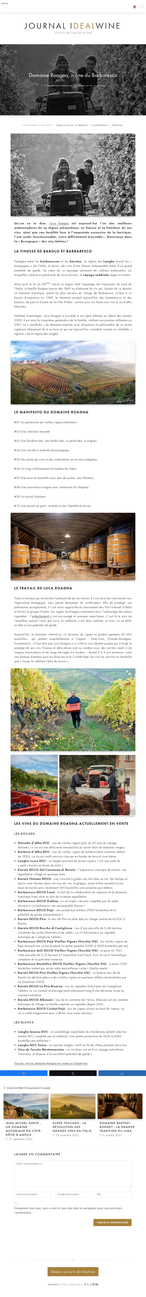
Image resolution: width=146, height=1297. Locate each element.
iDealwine (117, 125)
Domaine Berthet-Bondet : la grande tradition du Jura (117, 1127)
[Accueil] (42, 85)
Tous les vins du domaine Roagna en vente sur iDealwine (50, 1063)
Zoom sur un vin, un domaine (90, 85)
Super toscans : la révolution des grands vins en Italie (72, 1127)
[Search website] (142, 6)
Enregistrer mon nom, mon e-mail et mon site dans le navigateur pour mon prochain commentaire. (68, 1210)
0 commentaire (100, 125)
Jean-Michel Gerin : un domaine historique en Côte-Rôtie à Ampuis (24, 1129)
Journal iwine (73, 26)
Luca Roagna (59, 223)
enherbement (41, 616)
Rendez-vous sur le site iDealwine (73, 1272)
